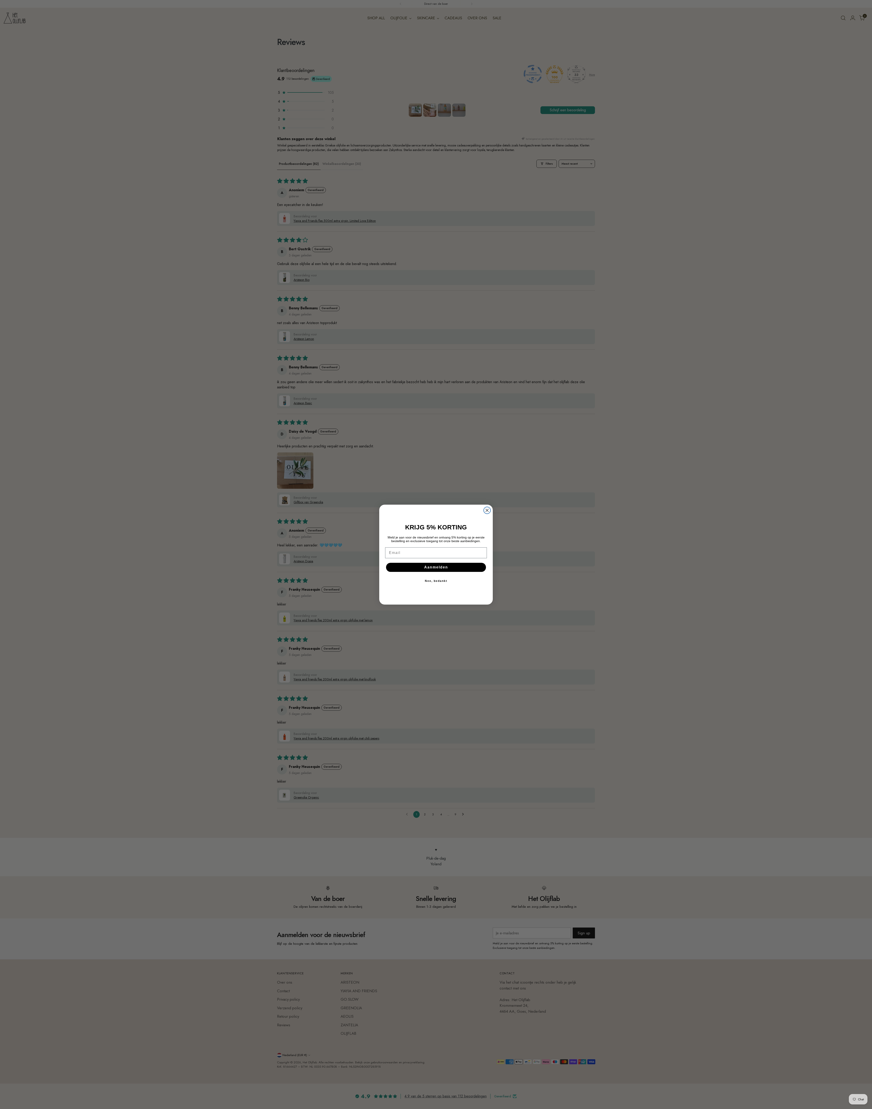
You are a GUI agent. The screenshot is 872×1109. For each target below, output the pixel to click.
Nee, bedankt (436, 581)
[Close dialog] (487, 510)
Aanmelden (436, 567)
